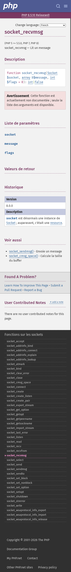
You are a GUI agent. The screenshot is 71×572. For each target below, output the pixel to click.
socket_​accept (15, 341)
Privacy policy (47, 567)
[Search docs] (58, 6)
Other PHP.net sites (20, 567)
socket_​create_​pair (18, 400)
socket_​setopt (15, 492)
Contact (32, 558)
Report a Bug (33, 290)
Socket (52, 73)
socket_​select (15, 460)
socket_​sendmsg (17, 469)
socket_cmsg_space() (23, 256)
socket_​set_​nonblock (19, 482)
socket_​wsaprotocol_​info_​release (27, 519)
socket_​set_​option (18, 487)
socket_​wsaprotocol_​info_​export (26, 510)
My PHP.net (14, 558)
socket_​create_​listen (19, 396)
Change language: (27, 25)
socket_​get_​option (18, 409)
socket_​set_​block (17, 478)
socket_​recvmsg (17, 455)
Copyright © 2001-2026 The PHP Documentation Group (28, 544)
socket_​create (15, 391)
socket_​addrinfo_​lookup (21, 359)
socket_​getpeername (19, 419)
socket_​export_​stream (20, 405)
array (26, 77)
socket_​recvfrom (17, 451)
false (39, 82)
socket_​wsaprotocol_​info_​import (26, 514)
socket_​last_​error (17, 432)
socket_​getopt (15, 414)
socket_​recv (14, 446)
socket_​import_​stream (20, 428)
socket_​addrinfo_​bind (20, 346)
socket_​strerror (16, 501)
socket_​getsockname (19, 423)
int (52, 77)
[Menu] (65, 6)
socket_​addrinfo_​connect (22, 350)
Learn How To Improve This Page (26, 285)
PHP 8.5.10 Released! (36, 15)
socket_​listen (15, 437)
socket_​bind (14, 368)
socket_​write (14, 505)
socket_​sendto (15, 473)
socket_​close (15, 377)
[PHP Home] (10, 6)
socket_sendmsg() (21, 251)
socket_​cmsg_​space (19, 382)
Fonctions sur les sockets (24, 335)
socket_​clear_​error (18, 373)
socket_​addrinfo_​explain (22, 355)
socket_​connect (16, 387)
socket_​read (14, 441)
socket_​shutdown (17, 496)
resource (56, 223)
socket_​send (14, 464)
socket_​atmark (16, 364)
